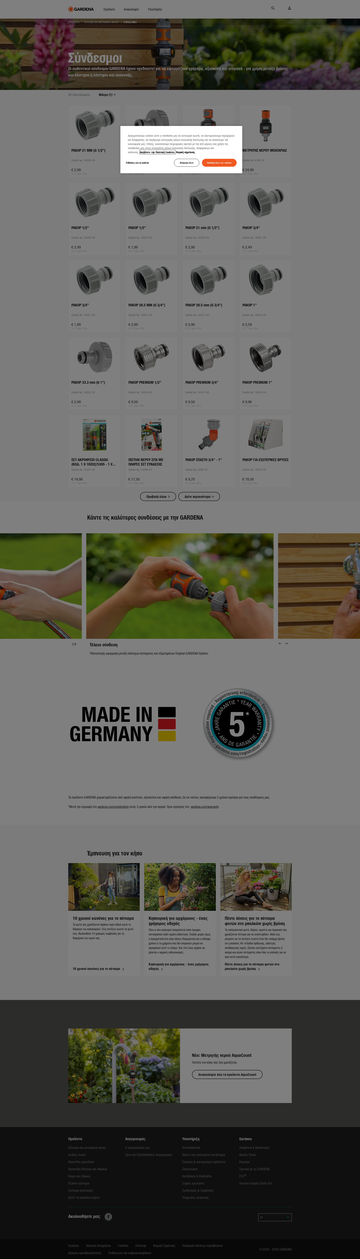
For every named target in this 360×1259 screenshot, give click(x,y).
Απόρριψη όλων (187, 162)
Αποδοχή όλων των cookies (219, 162)
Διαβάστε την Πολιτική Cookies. (157, 152)
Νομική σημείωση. (185, 152)
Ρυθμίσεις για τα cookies (137, 162)
